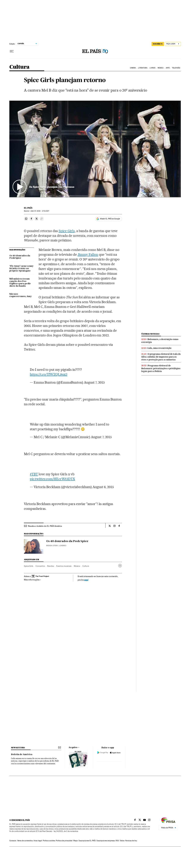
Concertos (40, 566)
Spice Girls (67, 231)
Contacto (12, 840)
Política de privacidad (64, 840)
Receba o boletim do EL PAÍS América (45, 526)
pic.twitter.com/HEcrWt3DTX (52, 479)
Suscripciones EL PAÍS (87, 840)
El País (28, 208)
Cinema (133, 68)
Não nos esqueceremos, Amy (20, 295)
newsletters (18, 747)
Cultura (19, 67)
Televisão (176, 68)
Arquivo (73, 747)
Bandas (50, 566)
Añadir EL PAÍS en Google (110, 219)
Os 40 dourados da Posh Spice (19, 257)
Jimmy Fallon (88, 254)
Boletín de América (21, 754)
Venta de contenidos (25, 840)
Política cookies (49, 840)
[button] (95, 149)
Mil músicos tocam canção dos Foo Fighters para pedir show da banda (20, 282)
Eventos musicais (63, 566)
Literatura (142, 68)
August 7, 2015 (94, 382)
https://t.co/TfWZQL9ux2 (48, 374)
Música (161, 68)
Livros (152, 68)
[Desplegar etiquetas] (120, 566)
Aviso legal (38, 840)
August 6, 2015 (103, 487)
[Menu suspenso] (11, 51)
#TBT (34, 474)
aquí (86, 579)
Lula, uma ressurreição (159, 348)
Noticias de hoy (131, 840)
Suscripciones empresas (105, 840)
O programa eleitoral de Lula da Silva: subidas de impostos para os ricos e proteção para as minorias (161, 357)
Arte (168, 68)
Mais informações (31, 579)
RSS (117, 840)
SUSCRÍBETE (158, 44)
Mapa (75, 840)
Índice (122, 840)
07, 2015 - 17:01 (40, 211)
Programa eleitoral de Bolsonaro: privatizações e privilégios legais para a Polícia (160, 368)
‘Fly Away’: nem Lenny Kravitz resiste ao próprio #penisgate (21, 268)
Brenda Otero (52, 546)
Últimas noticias (150, 334)
